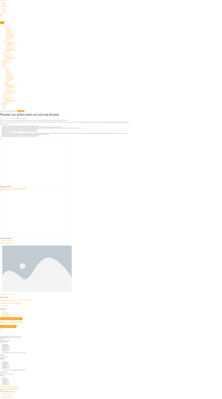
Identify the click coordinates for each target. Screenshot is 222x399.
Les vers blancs (4, 306)
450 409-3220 (3, 359)
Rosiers (8, 38)
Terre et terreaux (10, 48)
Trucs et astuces (5, 312)
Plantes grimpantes (10, 34)
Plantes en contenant (6, 314)
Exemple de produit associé (7, 294)
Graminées (9, 32)
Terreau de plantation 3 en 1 (7, 243)
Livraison (6, 55)
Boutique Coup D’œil (6, 60)
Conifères (9, 30)
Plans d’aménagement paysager (11, 57)
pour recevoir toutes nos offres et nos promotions (9, 387)
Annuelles (9, 27)
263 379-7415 (3, 376)
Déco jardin (7, 51)
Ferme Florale (5, 59)
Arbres (8, 28)
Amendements (9, 43)
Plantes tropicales (10, 37)
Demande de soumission (9, 58)
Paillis (8, 46)
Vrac (5, 52)
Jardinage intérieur (6, 315)
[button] (2, 22)
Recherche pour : (3, 111)
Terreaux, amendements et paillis (11, 42)
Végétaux (6, 26)
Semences (6, 40)
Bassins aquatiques (8, 50)
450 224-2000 (3, 342)
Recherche (20, 111)
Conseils (4, 4)
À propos (4, 2)
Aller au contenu (3, 0)
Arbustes (8, 29)
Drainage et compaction (11, 45)
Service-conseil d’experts (9, 54)
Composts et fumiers (11, 44)
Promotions (4, 5)
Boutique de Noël (5, 62)
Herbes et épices (10, 33)
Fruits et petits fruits (11, 31)
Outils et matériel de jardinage (10, 49)
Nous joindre (4, 6)
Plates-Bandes (5, 313)
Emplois (3, 3)
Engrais (6, 41)
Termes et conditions (6, 394)
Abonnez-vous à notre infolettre (9, 386)
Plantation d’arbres (8, 56)
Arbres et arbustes (7, 118)
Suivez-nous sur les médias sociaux (9, 389)
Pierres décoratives (11, 47)
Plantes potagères (10, 36)
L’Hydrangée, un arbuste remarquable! (11, 303)
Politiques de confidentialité (7, 393)
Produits (4, 25)
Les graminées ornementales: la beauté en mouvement (15, 300)
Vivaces (8, 39)
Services (4, 53)
